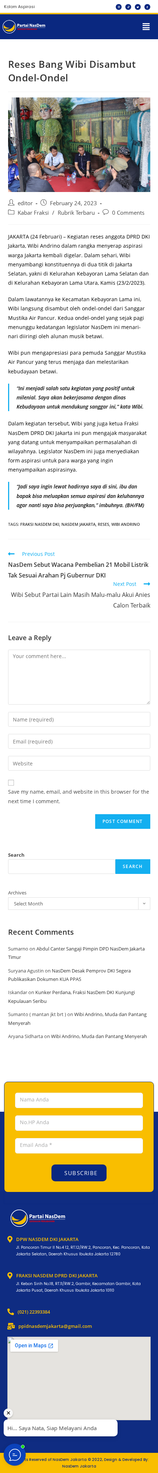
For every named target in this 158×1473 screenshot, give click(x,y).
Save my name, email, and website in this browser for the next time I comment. (78, 796)
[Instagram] (119, 7)
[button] (146, 27)
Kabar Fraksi (33, 212)
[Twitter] (138, 7)
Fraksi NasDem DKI (39, 524)
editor (25, 203)
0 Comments (128, 212)
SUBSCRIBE (80, 1173)
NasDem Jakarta (78, 524)
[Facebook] (147, 7)
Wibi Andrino (125, 524)
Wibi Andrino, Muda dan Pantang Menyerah (99, 1036)
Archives (17, 892)
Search (16, 855)
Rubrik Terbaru (76, 212)
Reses (103, 524)
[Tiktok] (128, 7)
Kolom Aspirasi (19, 7)
